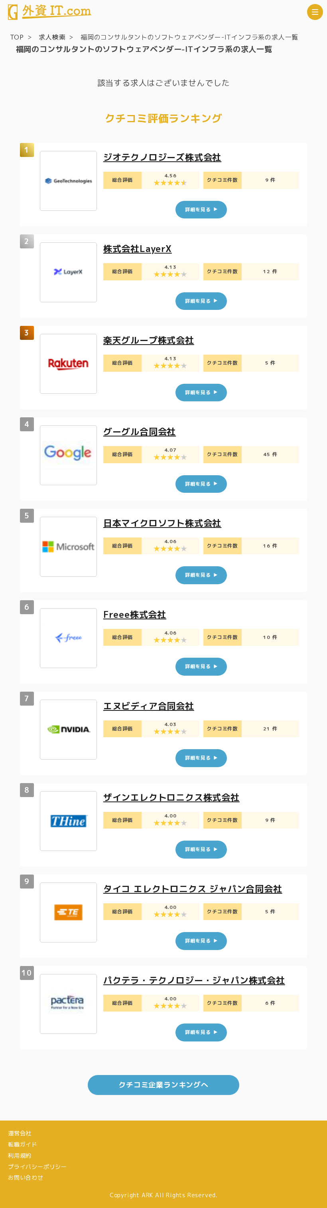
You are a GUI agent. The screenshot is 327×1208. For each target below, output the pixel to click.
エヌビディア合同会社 (148, 706)
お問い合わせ (25, 1177)
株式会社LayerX (137, 248)
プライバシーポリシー (37, 1166)
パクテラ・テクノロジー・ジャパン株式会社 (194, 980)
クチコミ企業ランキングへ (163, 1085)
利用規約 (20, 1155)
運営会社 (20, 1133)
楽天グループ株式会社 (148, 340)
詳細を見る (198, 209)
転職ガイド (22, 1144)
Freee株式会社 (134, 614)
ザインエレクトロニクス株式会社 (171, 797)
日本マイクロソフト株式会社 (162, 523)
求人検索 (52, 37)
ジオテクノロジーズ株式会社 (162, 157)
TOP (17, 37)
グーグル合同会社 (139, 431)
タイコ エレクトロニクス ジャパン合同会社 (192, 889)
